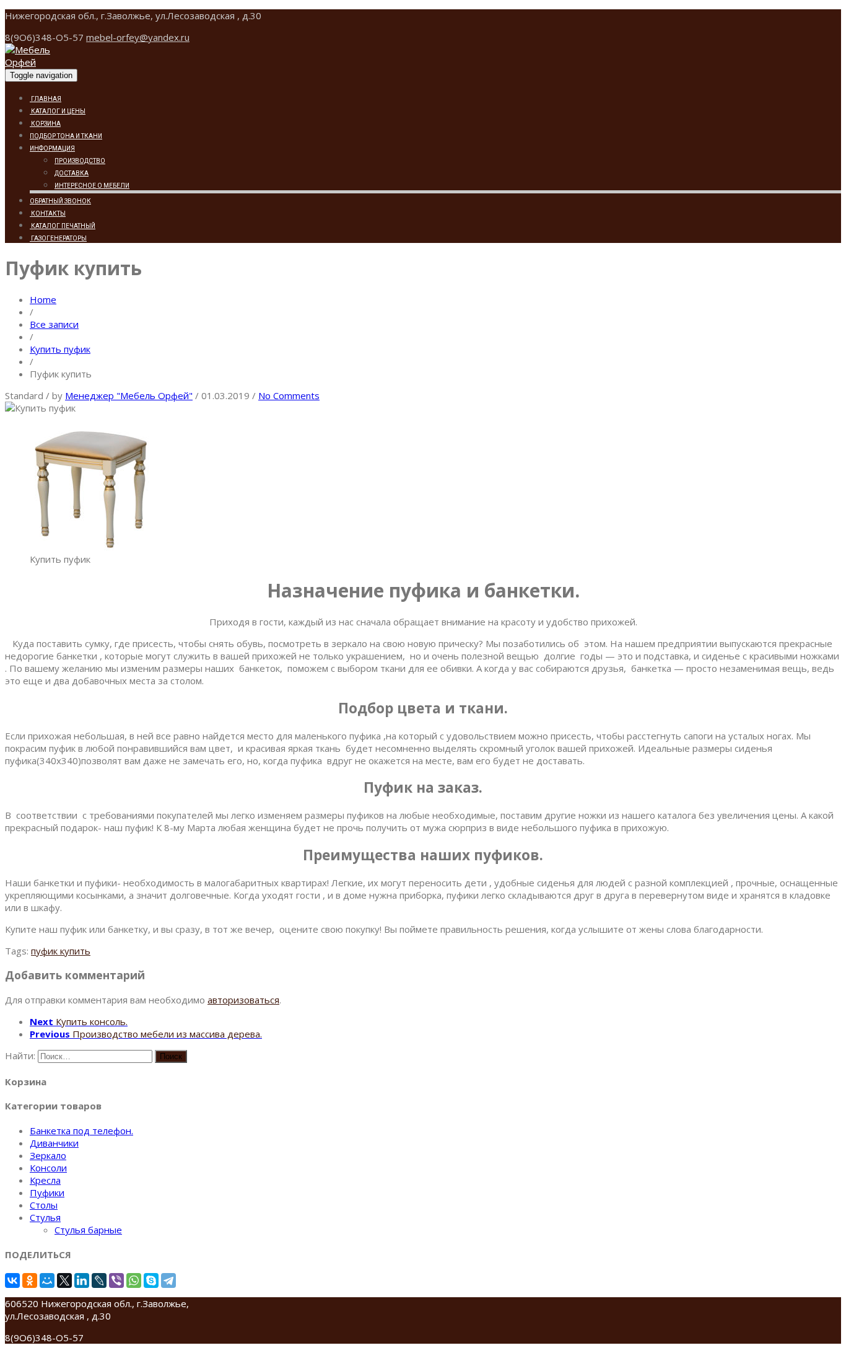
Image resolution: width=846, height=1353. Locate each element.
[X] (64, 1280)
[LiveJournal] (99, 1280)
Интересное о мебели (92, 185)
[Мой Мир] (47, 1280)
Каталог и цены (57, 111)
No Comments (289, 395)
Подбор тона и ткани (66, 136)
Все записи (54, 324)
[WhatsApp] (133, 1280)
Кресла (45, 1180)
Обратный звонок (60, 201)
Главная (45, 98)
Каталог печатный (62, 226)
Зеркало (48, 1155)
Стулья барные (88, 1229)
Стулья (45, 1217)
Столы (44, 1205)
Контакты (48, 213)
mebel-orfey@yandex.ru (138, 37)
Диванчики (54, 1143)
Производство (80, 160)
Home (43, 299)
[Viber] (116, 1280)
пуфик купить (60, 951)
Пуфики (47, 1192)
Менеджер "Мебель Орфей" (129, 395)
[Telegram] (168, 1280)
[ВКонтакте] (12, 1280)
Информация (52, 148)
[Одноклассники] (29, 1280)
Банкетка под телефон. (81, 1130)
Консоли (48, 1167)
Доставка (72, 173)
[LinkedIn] (81, 1280)
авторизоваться (243, 1000)
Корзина (45, 123)
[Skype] (151, 1280)
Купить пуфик (60, 349)
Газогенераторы (58, 238)
